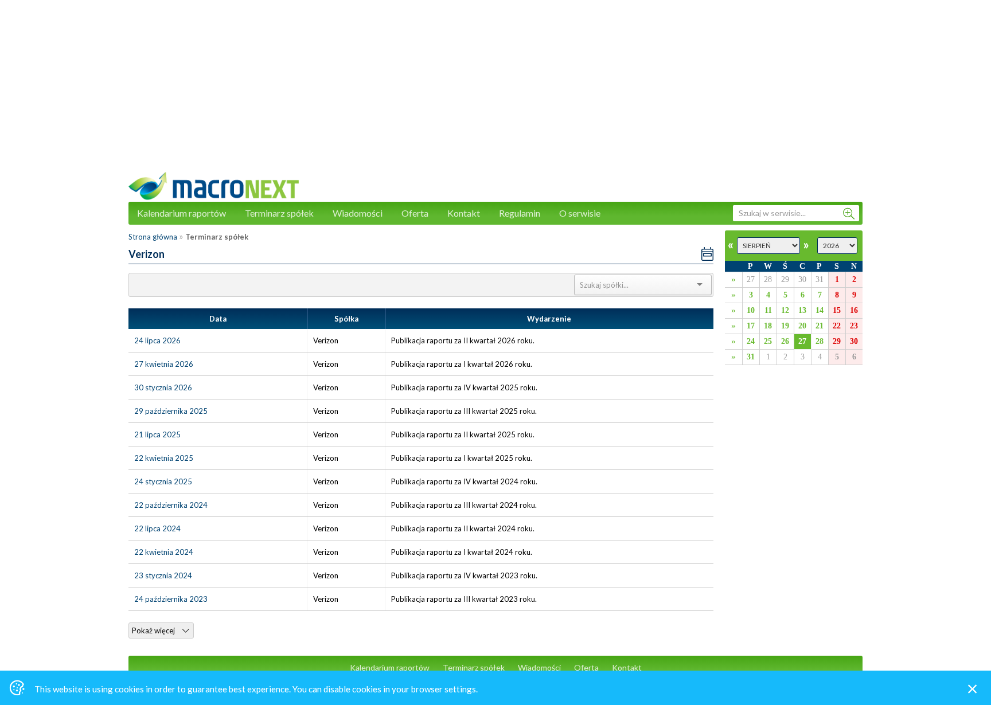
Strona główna (152, 236)
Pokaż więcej (154, 630)
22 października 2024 (171, 505)
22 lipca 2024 (157, 528)
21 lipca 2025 (157, 434)
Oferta (414, 212)
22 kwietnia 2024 (163, 552)
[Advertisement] (495, 91)
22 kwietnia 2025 (163, 458)
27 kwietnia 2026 (163, 364)
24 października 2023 (171, 599)
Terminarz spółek (279, 212)
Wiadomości (358, 212)
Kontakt (463, 212)
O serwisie (579, 212)
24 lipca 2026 (157, 340)
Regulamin (519, 212)
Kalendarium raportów (181, 212)
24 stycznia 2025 (163, 481)
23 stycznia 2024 (163, 575)
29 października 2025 (171, 411)
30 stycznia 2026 (163, 387)
